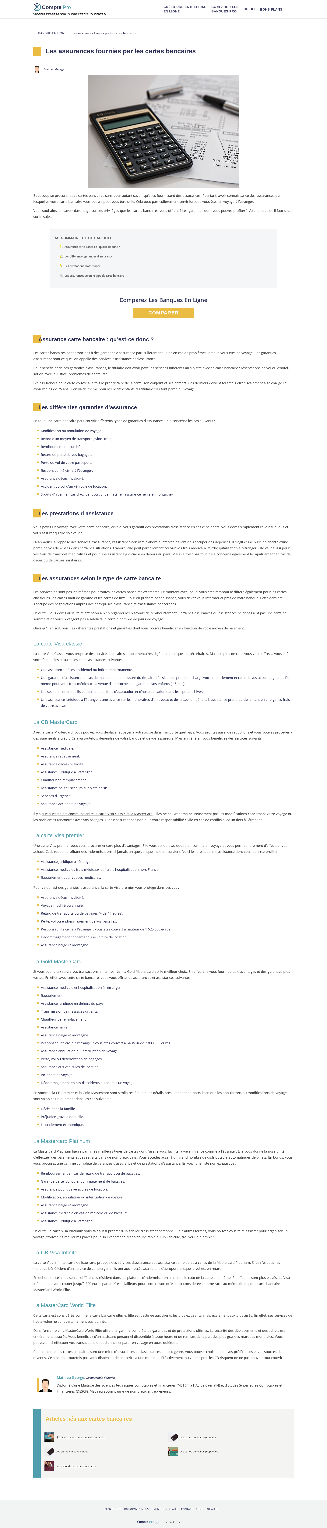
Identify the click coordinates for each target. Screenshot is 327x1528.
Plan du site (112, 1509)
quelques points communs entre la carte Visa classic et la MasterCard (97, 813)
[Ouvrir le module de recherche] (289, 9)
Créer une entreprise (185, 9)
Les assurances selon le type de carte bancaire (94, 275)
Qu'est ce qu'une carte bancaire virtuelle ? (81, 1436)
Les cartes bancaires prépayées (199, 1451)
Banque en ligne (52, 33)
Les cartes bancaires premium (198, 1436)
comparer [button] (163, 312)
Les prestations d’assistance (82, 266)
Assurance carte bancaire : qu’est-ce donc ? (92, 247)
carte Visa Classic (51, 653)
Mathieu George (70, 1377)
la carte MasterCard (57, 732)
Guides (250, 9)
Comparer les (225, 9)
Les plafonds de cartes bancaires (76, 1466)
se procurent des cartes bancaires (77, 195)
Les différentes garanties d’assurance (88, 256)
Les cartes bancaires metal (72, 1451)
